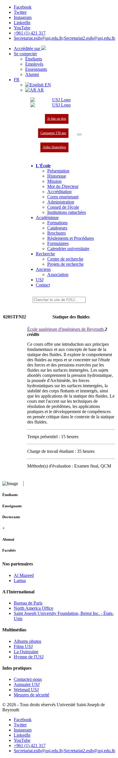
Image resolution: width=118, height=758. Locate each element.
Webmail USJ (26, 689)
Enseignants (36, 69)
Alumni (32, 74)
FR (16, 79)
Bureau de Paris (28, 603)
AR (40, 90)
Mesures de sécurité (31, 694)
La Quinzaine (26, 651)
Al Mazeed (24, 575)
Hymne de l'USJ (29, 656)
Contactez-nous (28, 679)
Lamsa (20, 580)
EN (47, 84)
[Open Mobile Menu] (79, 134)
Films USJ (23, 646)
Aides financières (54, 147)
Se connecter (25, 53)
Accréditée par (27, 48)
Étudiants (33, 58)
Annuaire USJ (27, 684)
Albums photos (27, 641)
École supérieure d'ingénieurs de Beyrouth (66, 329)
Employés (34, 64)
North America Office (33, 608)
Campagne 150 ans (53, 133)
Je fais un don (56, 119)
